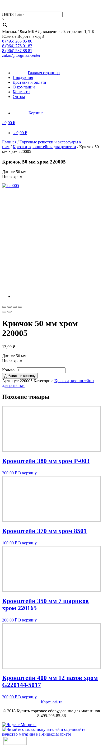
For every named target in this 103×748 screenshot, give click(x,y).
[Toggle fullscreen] (15, 307)
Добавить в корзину (20, 376)
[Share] (9, 307)
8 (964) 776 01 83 (17, 46)
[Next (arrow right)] (9, 311)
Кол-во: (9, 370)
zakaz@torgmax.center (21, 55)
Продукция (23, 77)
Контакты (21, 92)
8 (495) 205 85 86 (17, 41)
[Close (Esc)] (4, 307)
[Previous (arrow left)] (4, 311)
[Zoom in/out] (20, 307)
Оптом (19, 96)
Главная (9, 142)
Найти (8, 14)
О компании (24, 87)
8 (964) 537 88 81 (17, 50)
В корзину (27, 473)
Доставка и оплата (29, 82)
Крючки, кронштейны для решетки (44, 146)
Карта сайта (51, 702)
